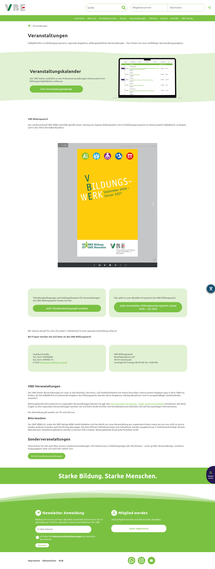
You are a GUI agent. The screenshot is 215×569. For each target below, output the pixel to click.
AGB (61, 560)
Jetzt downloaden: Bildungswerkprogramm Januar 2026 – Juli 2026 (148, 307)
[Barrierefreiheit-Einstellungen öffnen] (211, 289)
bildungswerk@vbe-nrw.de (53, 362)
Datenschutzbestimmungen (67, 536)
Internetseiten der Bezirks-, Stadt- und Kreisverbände (137, 403)
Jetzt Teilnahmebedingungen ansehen (67, 308)
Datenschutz (49, 560)
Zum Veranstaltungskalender (56, 88)
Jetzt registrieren (139, 528)
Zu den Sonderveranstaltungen (46, 456)
